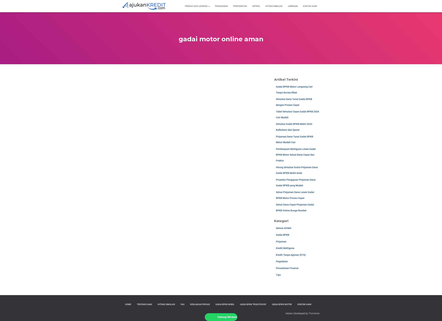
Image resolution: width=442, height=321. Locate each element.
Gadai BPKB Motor (282, 304)
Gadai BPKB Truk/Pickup (253, 304)
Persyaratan (240, 6)
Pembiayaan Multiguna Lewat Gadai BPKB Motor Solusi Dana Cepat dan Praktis (296, 155)
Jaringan (293, 6)
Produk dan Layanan (196, 6)
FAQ (182, 304)
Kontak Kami (310, 6)
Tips (278, 275)
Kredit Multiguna (285, 248)
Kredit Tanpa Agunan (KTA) (291, 254)
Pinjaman (281, 241)
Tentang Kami (144, 304)
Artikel (256, 6)
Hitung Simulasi (273, 6)
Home (128, 304)
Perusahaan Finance (287, 268)
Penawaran (221, 6)
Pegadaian (282, 261)
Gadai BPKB (282, 234)
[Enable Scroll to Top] (435, 314)
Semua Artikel (283, 228)
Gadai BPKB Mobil (224, 304)
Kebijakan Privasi (200, 304)
